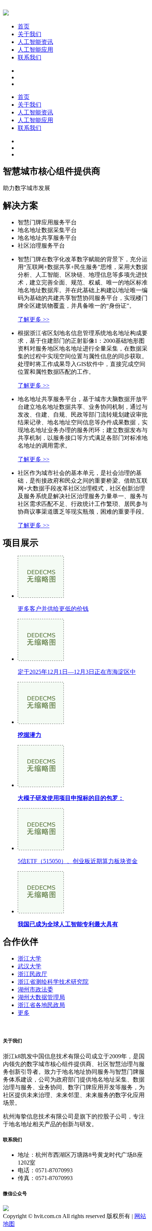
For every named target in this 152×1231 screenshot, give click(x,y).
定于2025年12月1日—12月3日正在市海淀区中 (77, 672)
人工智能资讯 (35, 42)
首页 (24, 26)
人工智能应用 (35, 49)
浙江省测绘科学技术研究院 (53, 982)
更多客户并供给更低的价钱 (53, 609)
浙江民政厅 (32, 974)
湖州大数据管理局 (41, 997)
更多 (24, 1013)
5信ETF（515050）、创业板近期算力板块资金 (78, 861)
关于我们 (29, 34)
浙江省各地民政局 (41, 1005)
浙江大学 (29, 958)
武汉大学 (29, 966)
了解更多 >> (33, 319)
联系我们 (29, 57)
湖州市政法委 (35, 989)
